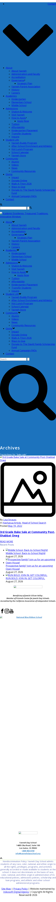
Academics (11, 96)
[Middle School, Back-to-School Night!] (27, 550)
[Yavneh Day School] (28, 216)
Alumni (15, 161)
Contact (10, 199)
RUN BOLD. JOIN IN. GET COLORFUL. (25, 578)
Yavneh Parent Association (25, 86)
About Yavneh (19, 70)
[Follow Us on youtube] (11, 612)
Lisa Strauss (9, 519)
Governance (17, 80)
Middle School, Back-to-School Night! (25, 553)
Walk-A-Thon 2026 (21, 183)
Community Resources (23, 171)
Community (12, 158)
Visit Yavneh (18, 114)
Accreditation (18, 77)
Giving (9, 174)
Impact (15, 177)
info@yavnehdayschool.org (28, 853)
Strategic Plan (24, 83)
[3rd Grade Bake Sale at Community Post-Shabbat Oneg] (28, 488)
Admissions (12, 108)
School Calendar (20, 152)
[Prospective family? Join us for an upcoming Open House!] (31, 562)
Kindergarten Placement (24, 130)
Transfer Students (21, 133)
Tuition (15, 124)
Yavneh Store (18, 155)
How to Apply (18, 117)
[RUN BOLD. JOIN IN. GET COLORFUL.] (26, 575)
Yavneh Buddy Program (24, 143)
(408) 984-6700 (28, 850)
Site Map (6, 888)
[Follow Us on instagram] (7, 612)
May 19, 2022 (15, 525)
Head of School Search (34, 522)
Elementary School (21, 102)
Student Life (12, 139)
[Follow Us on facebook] (2, 612)
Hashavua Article (12, 522)
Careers (15, 92)
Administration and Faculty (25, 74)
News (14, 168)
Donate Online (19, 180)
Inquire (15, 136)
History (15, 89)
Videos (15, 164)
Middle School (18, 105)
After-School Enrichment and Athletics (31, 146)
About (9, 67)
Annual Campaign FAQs (24, 196)
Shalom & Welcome (21, 111)
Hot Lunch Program (22, 149)
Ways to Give (18, 186)
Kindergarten (18, 99)
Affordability (18, 127)
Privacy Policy (20, 888)
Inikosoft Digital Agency (16, 891)
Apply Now (23, 121)
